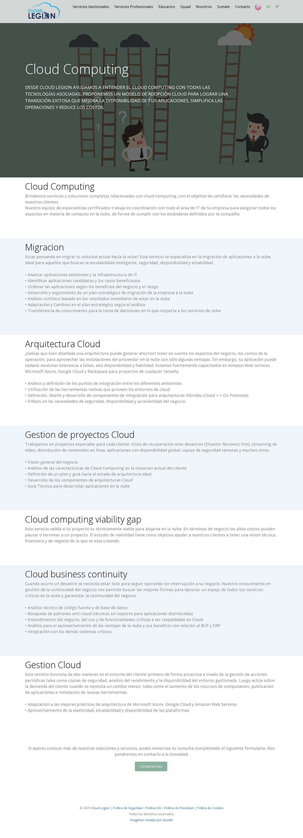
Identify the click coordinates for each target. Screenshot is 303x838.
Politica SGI (153, 808)
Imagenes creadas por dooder (151, 820)
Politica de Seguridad (127, 808)
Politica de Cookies (210, 808)
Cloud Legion (100, 808)
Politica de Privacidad (179, 808)
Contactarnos (151, 766)
